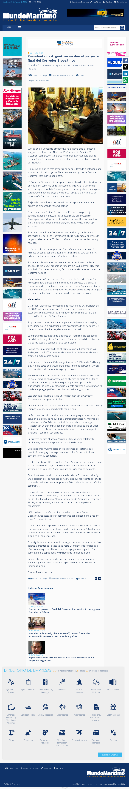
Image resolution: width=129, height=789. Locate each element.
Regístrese (47, 768)
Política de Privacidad (12, 784)
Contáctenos (13, 768)
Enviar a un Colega (39, 75)
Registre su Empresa (109, 754)
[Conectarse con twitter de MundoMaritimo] (125, 67)
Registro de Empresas (31, 768)
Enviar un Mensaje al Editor (62, 75)
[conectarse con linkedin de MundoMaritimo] (125, 73)
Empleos (59, 768)
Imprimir (82, 75)
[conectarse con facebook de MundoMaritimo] (125, 60)
